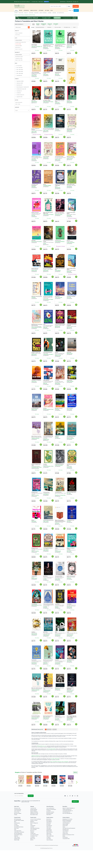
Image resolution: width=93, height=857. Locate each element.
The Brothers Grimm (35, 467)
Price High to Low (67, 27)
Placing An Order (17, 808)
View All (75, 772)
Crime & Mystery (66, 830)
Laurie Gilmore (69, 467)
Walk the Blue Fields (70, 184)
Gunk (44, 324)
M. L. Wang (69, 493)
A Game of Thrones (33, 820)
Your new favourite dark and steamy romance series (48, 577)
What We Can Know (58, 408)
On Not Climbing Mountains (48, 520)
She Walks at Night (46, 100)
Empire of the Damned (71, 576)
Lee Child (52, 758)
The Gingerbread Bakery (48, 548)
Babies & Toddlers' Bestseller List (69, 808)
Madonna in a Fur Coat (59, 687)
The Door (68, 100)
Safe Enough (57, 758)
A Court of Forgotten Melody (48, 128)
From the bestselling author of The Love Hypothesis (60, 661)
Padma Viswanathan (54, 299)
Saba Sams (45, 327)
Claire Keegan (69, 186)
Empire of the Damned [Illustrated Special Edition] (60, 521)
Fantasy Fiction (65, 833)
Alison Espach (57, 383)
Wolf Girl (31, 839)
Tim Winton (48, 837)
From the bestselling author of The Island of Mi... (48, 605)
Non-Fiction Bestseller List (67, 813)
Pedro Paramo (34, 44)
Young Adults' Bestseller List (68, 810)
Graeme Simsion (63, 495)
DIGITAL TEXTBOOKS (43, 12)
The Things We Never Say (48, 436)
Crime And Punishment (59, 464)
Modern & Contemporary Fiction (68, 834)
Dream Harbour (46, 549)
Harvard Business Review (18, 826)
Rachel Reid (69, 215)
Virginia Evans (34, 75)
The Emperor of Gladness (36, 380)
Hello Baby (34, 240)
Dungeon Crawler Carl (36, 352)
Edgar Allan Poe (70, 718)
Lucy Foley (69, 521)
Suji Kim (68, 46)
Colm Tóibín (69, 297)
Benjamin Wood (69, 353)
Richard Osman (34, 270)
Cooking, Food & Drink (67, 821)
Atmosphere (57, 296)
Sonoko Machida (35, 327)
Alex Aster (33, 215)
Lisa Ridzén (34, 297)
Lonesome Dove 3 (46, 493)
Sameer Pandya (34, 409)
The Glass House (58, 492)
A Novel (44, 73)
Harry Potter (16, 828)
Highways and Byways (36, 755)
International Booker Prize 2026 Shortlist (47, 298)
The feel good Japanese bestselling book (47, 661)
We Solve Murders (35, 268)
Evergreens (45, 465)
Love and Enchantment (47, 352)
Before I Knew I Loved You (36, 436)
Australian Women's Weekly (19, 820)
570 (53, 729)
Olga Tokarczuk (46, 717)
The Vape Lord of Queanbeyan (35, 185)
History (64, 826)
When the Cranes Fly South (37, 296)
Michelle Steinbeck (46, 409)
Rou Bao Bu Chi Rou (58, 214)
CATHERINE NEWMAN (47, 185)
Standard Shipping (33, 809)
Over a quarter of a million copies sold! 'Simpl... (47, 633)
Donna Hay (48, 824)
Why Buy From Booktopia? (51, 809)
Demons (68, 240)
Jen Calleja (54, 409)
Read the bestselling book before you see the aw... (59, 354)
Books (16, 14)
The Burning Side (46, 72)
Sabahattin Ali (57, 688)
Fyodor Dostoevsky (46, 466)
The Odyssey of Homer (71, 436)
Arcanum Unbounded (35, 715)
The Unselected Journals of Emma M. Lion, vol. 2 (48, 45)
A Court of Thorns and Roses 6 (37, 130)
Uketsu (33, 495)
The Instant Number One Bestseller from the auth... (71, 605)
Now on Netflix (34, 45)
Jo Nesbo (57, 437)
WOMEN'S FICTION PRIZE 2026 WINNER (36, 74)
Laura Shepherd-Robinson (59, 241)
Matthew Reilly (49, 830)
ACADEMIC (49, 12)
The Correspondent (35, 72)
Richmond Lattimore (70, 438)
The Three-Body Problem (51, 748)
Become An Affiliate (17, 813)
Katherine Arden (70, 690)
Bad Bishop (45, 576)
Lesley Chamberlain (53, 354)
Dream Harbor (69, 466)
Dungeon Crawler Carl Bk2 (59, 325)
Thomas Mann (45, 354)
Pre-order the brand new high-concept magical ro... (60, 158)
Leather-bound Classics (36, 466)
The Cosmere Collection (36, 716)
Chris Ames (57, 129)
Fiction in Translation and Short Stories (28, 14)
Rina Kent (56, 606)
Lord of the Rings (33, 829)
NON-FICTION (21, 12)
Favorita (44, 408)
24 (40, 729)
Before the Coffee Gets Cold (36, 437)
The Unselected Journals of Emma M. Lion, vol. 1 (60, 45)
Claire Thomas (45, 521)
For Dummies (16, 825)
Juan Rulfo (33, 46)
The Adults (57, 380)
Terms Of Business (17, 810)
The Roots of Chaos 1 (47, 689)
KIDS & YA (26, 12)
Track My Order (33, 808)
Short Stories (17, 34)
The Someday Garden (59, 156)
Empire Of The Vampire (59, 522)
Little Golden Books (17, 830)
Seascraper (69, 352)
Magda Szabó (69, 101)
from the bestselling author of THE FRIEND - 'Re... (37, 158)
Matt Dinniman (45, 270)
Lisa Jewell (57, 718)
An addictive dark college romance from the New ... (59, 605)
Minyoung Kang (34, 101)
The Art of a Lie (58, 240)
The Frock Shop (46, 156)
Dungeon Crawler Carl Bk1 (36, 353)
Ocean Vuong (34, 381)
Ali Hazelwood (57, 634)
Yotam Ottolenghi (49, 839)
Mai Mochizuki (57, 187)
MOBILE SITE (75, 801)
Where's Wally (16, 839)
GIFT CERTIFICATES (60, 12)
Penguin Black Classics (18, 834)
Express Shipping (33, 810)
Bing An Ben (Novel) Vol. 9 (59, 213)
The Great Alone (70, 408)
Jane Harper (48, 828)
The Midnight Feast (70, 520)
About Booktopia (49, 806)
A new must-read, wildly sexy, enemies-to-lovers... (72, 633)
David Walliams (49, 821)
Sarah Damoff (45, 74)
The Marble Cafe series (71, 157)
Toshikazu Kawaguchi (35, 438)
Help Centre (16, 806)
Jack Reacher (32, 825)
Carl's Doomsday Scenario (60, 324)
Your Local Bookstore (50, 808)
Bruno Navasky (42, 327)
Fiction (19, 14)
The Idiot (45, 464)
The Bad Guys (32, 833)
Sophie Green (69, 130)
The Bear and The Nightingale (70, 688)
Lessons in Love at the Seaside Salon (71, 129)
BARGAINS (54, 12)
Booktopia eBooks (49, 813)
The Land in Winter (58, 576)
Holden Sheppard (70, 381)
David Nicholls (34, 662)
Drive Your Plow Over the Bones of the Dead (48, 716)
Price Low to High (58, 27)
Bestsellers (49, 27)
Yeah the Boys (69, 380)
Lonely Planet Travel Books (19, 832)
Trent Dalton (48, 838)
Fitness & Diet (65, 825)
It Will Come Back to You (36, 156)
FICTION (16, 12)
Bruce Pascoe (49, 820)
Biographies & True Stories (67, 819)
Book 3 (56, 186)
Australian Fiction (66, 829)
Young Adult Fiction (66, 838)
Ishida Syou (45, 662)
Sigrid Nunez (34, 159)
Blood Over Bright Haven (71, 492)
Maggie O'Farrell (58, 355)
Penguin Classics (70, 241)
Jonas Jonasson (46, 214)
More (74, 27)
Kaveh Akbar (34, 521)
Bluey (15, 821)
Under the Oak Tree (70, 45)
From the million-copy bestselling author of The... (59, 382)
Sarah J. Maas (17, 104)
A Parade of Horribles (47, 268)
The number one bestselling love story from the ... (36, 661)
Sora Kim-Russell (41, 241)
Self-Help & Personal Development (69, 828)
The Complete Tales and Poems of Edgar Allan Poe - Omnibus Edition (72, 716)
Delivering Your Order (34, 813)
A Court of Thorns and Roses (35, 819)
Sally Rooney (48, 833)
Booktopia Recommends (40, 27)
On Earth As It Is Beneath (47, 296)
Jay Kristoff (57, 523)
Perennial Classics (70, 437)
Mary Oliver (57, 74)
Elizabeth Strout (46, 439)
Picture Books (65, 837)
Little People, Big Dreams (34, 828)
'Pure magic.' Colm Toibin (71, 185)
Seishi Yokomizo (46, 101)
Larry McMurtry (46, 494)
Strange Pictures (35, 548)
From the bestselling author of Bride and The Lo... (60, 633)
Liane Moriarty (49, 829)
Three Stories (45, 353)
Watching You (57, 715)
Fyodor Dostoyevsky (18, 102)
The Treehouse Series (34, 834)
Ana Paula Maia (46, 299)
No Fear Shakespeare (18, 833)
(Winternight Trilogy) (70, 689)
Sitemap (15, 814)
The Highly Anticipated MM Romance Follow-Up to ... (48, 382)
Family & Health (65, 824)
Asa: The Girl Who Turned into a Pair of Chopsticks (59, 761)
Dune (31, 824)
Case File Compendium (59, 212)
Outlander (32, 832)
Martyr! (33, 520)
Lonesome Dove (46, 492)
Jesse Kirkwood (54, 101)
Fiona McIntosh (49, 825)
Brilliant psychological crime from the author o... (60, 717)
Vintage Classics (17, 838)
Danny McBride (58, 270)
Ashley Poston (57, 159)
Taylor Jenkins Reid (58, 297)
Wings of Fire (32, 838)
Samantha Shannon (46, 690)
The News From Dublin (71, 296)
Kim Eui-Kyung (34, 241)
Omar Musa (34, 186)
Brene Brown (48, 819)
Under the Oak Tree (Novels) (48, 242)
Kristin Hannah (69, 409)
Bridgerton (32, 821)
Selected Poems (58, 72)
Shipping (32, 806)
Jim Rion (37, 495)
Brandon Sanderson (35, 717)
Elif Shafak (45, 606)
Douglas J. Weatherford (41, 46)
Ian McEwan (57, 409)
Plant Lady (33, 100)
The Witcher (32, 837)
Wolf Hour (57, 436)
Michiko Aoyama (70, 158)
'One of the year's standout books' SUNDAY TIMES (48, 326)
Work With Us (48, 814)
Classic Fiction (65, 832)
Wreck (44, 184)
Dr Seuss (15, 824)
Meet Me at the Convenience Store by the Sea (37, 325)
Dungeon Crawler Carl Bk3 (71, 326)
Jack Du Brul (57, 102)
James (56, 548)
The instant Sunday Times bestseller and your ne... (36, 214)
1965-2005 (57, 73)
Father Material (46, 380)
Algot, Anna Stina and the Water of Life (48, 213)
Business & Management (67, 820)
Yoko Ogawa (69, 660)
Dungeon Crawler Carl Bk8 (48, 269)
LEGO (15, 829)
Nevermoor (32, 830)
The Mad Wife (34, 576)
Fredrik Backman (46, 634)
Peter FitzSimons (49, 832)
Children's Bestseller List (67, 809)
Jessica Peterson (70, 634)
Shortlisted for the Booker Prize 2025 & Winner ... (59, 577)
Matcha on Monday (70, 156)
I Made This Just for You (59, 128)
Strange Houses (35, 492)
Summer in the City (35, 212)
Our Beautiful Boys (35, 408)
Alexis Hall (45, 383)
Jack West (32, 826)
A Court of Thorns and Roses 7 (48, 129)
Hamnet (56, 352)
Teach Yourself (17, 837)
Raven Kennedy (34, 633)
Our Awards (48, 810)
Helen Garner (48, 826)
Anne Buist (57, 495)
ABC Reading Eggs (17, 819)
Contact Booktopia (17, 809)
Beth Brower (45, 47)
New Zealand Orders (34, 814)
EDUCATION (36, 12)
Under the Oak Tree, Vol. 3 (72, 44)
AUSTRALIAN (31, 12)
